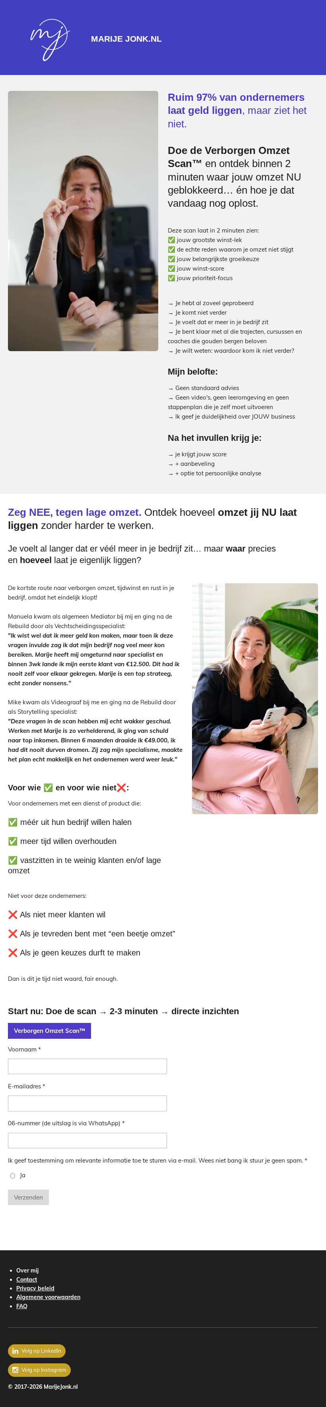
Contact (26, 1279)
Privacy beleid (35, 1288)
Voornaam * (24, 1049)
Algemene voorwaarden (48, 1297)
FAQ (21, 1306)
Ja (22, 1175)
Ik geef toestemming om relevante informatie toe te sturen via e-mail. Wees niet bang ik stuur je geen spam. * (157, 1160)
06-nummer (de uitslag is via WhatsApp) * (66, 1123)
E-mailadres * (26, 1086)
